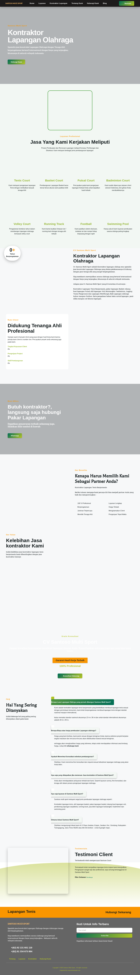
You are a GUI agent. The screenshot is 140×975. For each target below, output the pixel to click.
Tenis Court (22, 180)
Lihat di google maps (102, 828)
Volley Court (22, 224)
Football (86, 224)
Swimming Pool (118, 224)
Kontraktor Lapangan (58, 3)
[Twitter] (124, 959)
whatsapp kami (73, 746)
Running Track (54, 224)
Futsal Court (86, 180)
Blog (105, 3)
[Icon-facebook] (120, 959)
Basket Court (54, 180)
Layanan (42, 3)
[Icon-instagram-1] (131, 959)
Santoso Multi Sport (69, 967)
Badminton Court (118, 180)
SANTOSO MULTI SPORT (14, 3)
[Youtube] (127, 959)
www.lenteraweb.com (74, 970)
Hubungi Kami (93, 3)
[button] (70, 660)
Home (32, 3)
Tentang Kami (77, 3)
